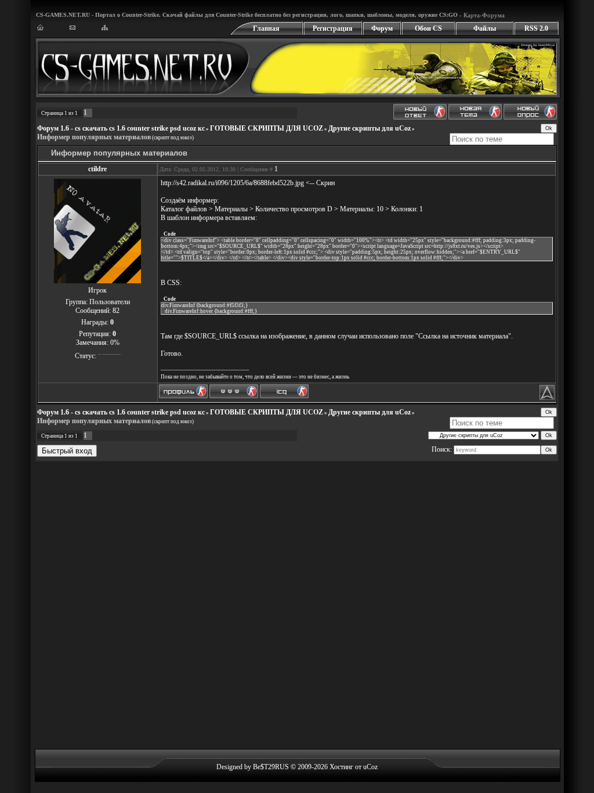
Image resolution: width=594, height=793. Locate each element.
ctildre (97, 169)
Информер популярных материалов (94, 137)
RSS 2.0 (536, 28)
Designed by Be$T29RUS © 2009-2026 (272, 767)
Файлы (484, 28)
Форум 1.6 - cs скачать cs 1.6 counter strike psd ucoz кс (121, 128)
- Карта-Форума (481, 15)
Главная (266, 28)
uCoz (370, 767)
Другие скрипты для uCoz (369, 128)
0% (114, 342)
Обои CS (428, 28)
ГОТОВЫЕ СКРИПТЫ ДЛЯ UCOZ (266, 128)
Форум (382, 28)
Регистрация (333, 28)
